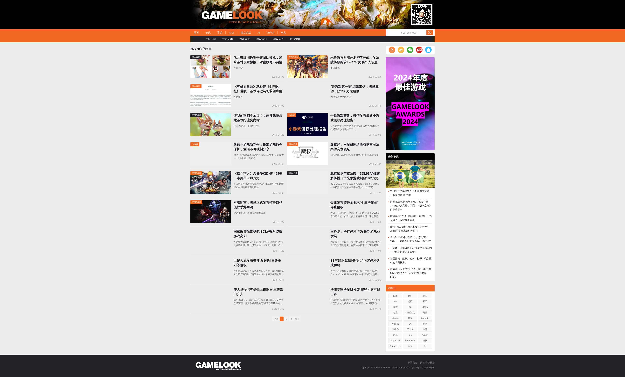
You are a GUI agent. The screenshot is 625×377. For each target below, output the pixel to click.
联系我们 (412, 362)
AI (258, 32)
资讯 (208, 32)
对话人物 (227, 39)
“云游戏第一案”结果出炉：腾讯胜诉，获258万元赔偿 (354, 89)
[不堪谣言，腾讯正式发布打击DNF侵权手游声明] (210, 202)
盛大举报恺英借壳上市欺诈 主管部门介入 (258, 292)
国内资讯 (196, 57)
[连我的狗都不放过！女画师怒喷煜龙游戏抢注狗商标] (210, 115)
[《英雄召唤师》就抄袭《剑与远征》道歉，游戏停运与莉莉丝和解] (210, 86)
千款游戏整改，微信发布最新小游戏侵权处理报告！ (354, 118)
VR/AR (270, 32)
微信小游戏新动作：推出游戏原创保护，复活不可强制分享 (258, 147)
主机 (231, 32)
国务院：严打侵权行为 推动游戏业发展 (355, 234)
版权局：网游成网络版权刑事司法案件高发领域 (354, 147)
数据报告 (295, 39)
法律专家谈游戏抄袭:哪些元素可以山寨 (355, 292)
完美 (425, 312)
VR (395, 301)
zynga (425, 335)
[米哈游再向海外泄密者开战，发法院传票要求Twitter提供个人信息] (307, 57)
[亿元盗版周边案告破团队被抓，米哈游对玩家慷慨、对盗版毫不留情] (210, 57)
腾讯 (425, 301)
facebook (410, 340)
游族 (410, 301)
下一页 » (294, 318)
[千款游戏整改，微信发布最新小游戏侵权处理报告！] (307, 115)
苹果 (410, 318)
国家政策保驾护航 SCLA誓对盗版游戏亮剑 (258, 234)
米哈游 (395, 329)
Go (430, 32)
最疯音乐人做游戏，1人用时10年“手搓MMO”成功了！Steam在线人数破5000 (410, 273)
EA (410, 323)
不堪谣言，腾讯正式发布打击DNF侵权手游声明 (258, 205)
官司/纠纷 (293, 57)
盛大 (410, 346)
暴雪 (395, 306)
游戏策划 (261, 39)
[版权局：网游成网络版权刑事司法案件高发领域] (307, 144)
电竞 (283, 32)
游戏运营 (278, 39)
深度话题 (210, 39)
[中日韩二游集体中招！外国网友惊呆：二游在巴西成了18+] (410, 176)
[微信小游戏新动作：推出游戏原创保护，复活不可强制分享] (210, 144)
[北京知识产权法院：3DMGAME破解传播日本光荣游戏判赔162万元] (307, 173)
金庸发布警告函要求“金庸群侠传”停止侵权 (354, 205)
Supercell (395, 340)
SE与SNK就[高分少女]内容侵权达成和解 (355, 263)
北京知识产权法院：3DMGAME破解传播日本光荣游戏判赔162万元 (355, 176)
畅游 (425, 323)
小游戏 (292, 115)
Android (425, 318)
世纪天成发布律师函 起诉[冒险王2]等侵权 (257, 263)
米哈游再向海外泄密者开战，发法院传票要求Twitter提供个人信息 (354, 60)
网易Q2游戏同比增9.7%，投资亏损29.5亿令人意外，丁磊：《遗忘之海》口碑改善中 (411, 205)
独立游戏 (246, 32)
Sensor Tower (395, 346)
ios (410, 335)
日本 (395, 295)
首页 (196, 32)
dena (425, 306)
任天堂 (410, 329)
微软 (425, 340)
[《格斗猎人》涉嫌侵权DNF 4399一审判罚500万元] (210, 173)
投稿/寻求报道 (427, 362)
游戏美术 (244, 39)
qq (410, 306)
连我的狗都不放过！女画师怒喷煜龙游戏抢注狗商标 (258, 118)
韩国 (425, 295)
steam (395, 318)
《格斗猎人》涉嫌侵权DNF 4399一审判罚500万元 (258, 176)
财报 (410, 295)
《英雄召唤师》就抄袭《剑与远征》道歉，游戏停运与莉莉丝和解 (258, 89)
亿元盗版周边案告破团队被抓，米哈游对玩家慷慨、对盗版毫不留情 (258, 60)
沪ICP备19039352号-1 (423, 367)
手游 (219, 32)
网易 (395, 335)
